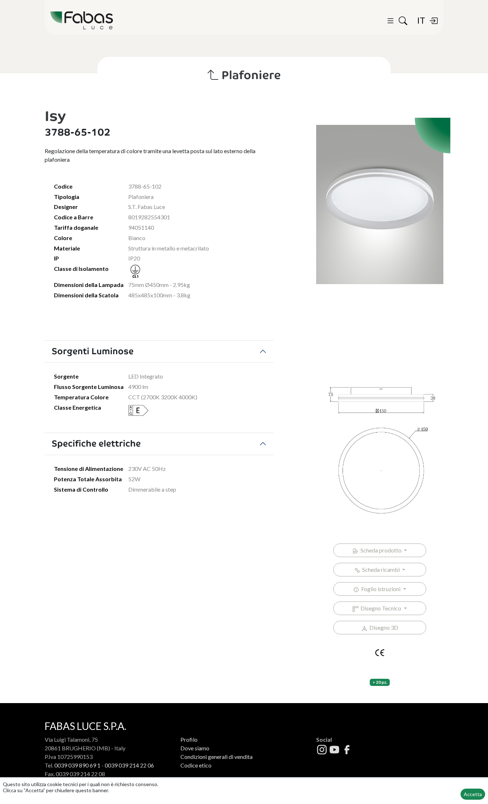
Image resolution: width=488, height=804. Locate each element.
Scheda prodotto (380, 550)
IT (421, 20)
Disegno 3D (382, 627)
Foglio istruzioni (380, 588)
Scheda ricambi (380, 569)
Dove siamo (194, 748)
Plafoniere (250, 75)
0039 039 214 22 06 (129, 765)
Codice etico (195, 765)
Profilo (189, 739)
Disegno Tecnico (380, 608)
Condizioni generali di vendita (216, 756)
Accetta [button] (473, 794)
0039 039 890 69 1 (77, 765)
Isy (55, 116)
